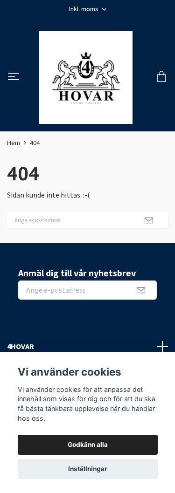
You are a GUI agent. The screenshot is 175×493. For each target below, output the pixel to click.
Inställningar (87, 468)
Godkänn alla (88, 444)
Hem (13, 156)
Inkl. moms (84, 9)
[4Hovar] (86, 84)
